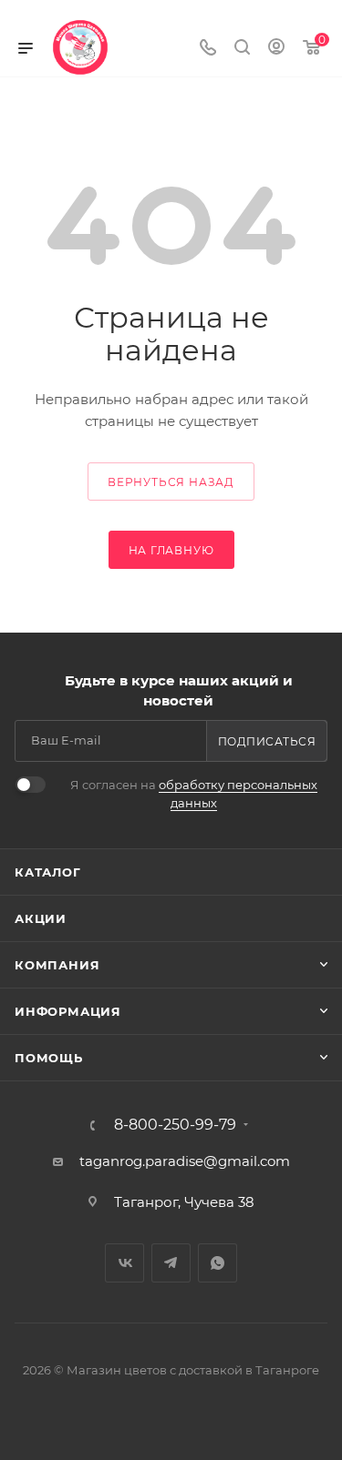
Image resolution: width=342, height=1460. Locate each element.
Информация (68, 1011)
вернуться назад (171, 482)
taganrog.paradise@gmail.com (184, 1161)
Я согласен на (193, 793)
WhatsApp (217, 1263)
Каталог (48, 872)
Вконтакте (124, 1263)
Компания (57, 965)
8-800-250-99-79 (175, 1125)
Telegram (171, 1263)
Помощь (49, 1057)
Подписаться (267, 741)
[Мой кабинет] (276, 48)
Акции (41, 918)
